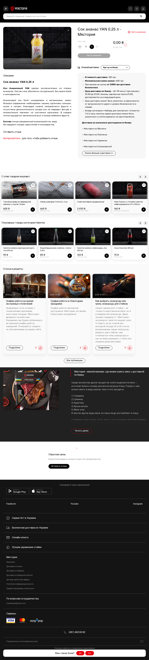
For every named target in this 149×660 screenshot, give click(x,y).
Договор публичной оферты (18, 580)
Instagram (138, 504)
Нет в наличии (94, 55)
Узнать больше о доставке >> (99, 153)
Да (80, 653)
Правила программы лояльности (20, 589)
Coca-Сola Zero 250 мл (124, 248)
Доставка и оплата (14, 566)
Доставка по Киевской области (19, 575)
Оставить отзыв (59, 466)
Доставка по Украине (15, 571)
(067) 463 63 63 (77, 632)
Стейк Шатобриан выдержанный (53, 202)
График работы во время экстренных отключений (19, 302)
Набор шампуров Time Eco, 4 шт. (17, 202)
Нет (89, 653)
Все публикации (75, 361)
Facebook (11, 504)
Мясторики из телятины (124, 202)
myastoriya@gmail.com (16, 603)
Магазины (10, 562)
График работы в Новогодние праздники (67, 302)
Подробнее (14, 348)
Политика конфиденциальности (19, 584)
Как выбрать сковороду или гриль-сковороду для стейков (111, 302)
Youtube (74, 504)
